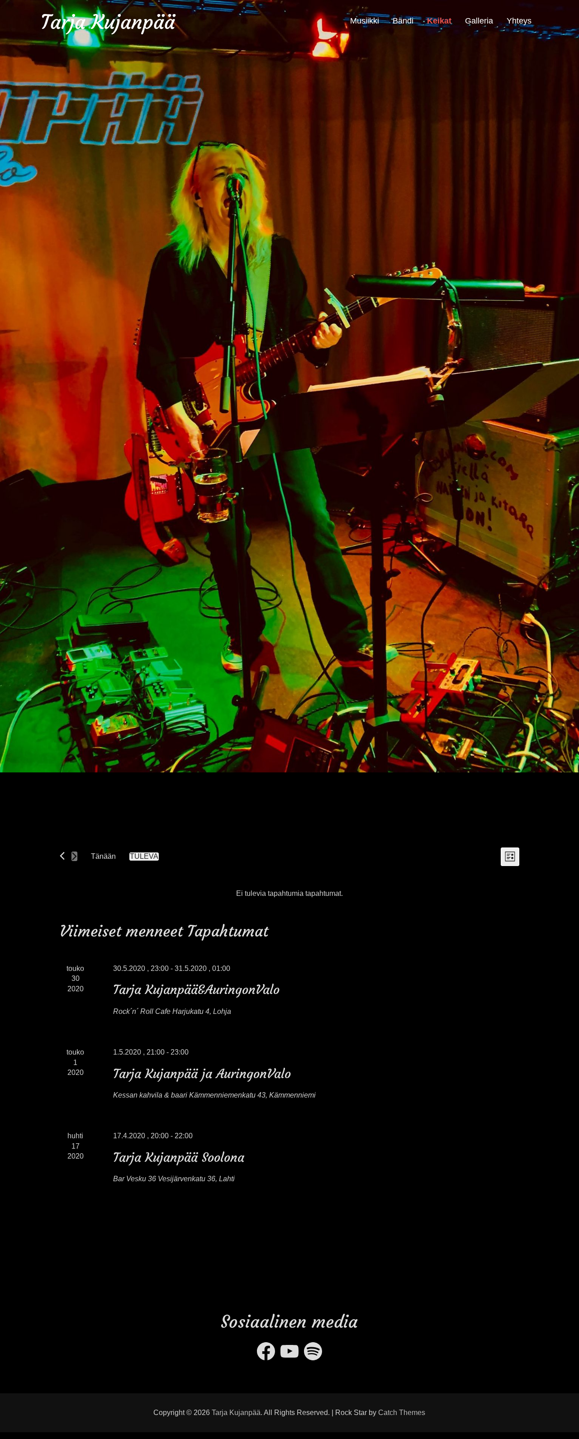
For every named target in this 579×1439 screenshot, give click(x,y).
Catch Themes (401, 1412)
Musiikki (364, 20)
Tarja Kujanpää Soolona (178, 1157)
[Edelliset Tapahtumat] (62, 856)
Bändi (403, 20)
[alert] (290, 893)
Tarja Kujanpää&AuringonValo (196, 990)
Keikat (439, 20)
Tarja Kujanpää (108, 21)
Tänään (103, 856)
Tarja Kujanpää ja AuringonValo (202, 1074)
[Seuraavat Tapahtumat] (74, 856)
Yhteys (519, 20)
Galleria (479, 20)
